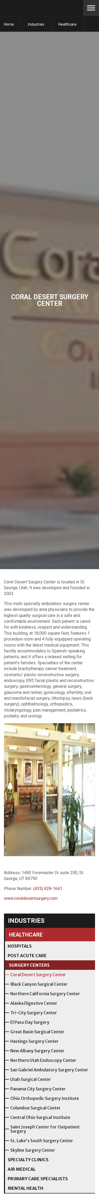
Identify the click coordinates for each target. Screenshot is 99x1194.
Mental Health (25, 1188)
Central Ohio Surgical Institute (40, 1117)
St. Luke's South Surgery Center (41, 1140)
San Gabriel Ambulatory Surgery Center (49, 1069)
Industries (26, 920)
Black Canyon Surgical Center (39, 984)
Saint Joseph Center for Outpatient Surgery (45, 1129)
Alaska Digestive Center (33, 1003)
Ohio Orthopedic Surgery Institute (44, 1098)
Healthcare (26, 935)
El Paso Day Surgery (29, 1022)
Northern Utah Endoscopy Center (43, 1060)
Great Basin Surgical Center (37, 1031)
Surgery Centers (29, 965)
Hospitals (20, 946)
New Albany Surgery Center (37, 1050)
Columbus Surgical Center (35, 1107)
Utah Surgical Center (30, 1079)
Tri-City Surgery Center (33, 1012)
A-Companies (37, 8)
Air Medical (22, 1169)
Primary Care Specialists (38, 1178)
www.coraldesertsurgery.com (31, 898)
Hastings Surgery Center (34, 1041)
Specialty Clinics (28, 1159)
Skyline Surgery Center (32, 1150)
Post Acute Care (27, 955)
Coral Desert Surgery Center (38, 974)
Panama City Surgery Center (38, 1088)
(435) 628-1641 (47, 888)
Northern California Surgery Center (45, 993)
